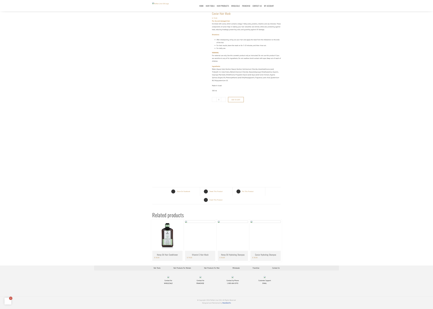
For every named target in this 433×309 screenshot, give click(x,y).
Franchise (256, 268)
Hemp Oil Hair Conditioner (167, 254)
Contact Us (276, 268)
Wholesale (236, 268)
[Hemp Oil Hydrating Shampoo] (233, 236)
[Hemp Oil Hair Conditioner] (167, 236)
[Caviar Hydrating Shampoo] (265, 236)
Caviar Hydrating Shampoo (265, 254)
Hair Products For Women (182, 268)
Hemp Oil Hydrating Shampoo (233, 254)
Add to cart (235, 99)
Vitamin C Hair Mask (200, 254)
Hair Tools (157, 268)
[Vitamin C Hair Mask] (200, 236)
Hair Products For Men (212, 268)
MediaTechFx (226, 303)
